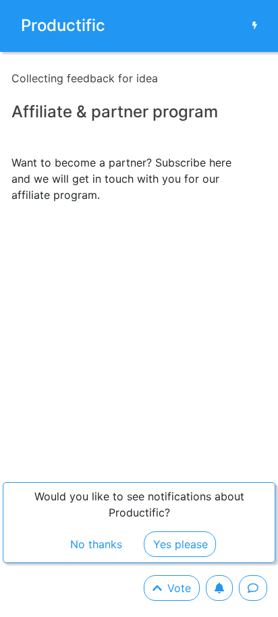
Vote (179, 588)
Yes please (180, 544)
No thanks (96, 544)
